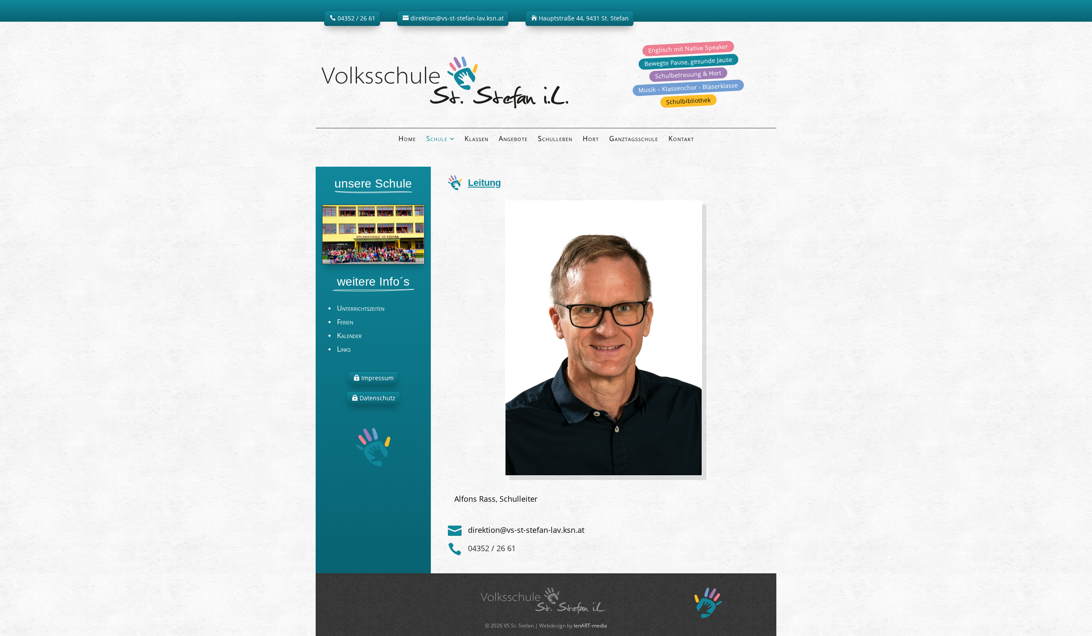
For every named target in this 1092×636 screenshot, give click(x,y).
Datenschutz (377, 398)
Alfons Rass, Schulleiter (495, 499)
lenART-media (590, 625)
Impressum (377, 378)
